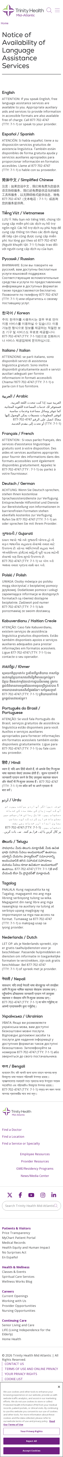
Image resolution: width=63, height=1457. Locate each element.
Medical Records (14, 1243)
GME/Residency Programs (34, 1168)
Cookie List (14, 1379)
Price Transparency (16, 1233)
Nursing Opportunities (18, 1311)
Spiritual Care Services (18, 1277)
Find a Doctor (12, 1130)
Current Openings (15, 1296)
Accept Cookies (31, 1450)
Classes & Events (14, 1272)
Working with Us (14, 1301)
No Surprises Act (14, 1252)
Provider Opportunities (19, 1306)
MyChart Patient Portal (18, 1238)
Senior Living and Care (18, 1325)
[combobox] (31, 1206)
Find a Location (13, 1136)
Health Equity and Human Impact (26, 1247)
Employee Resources (35, 1154)
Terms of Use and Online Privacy (31, 1369)
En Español (10, 1257)
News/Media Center (35, 1176)
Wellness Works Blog (17, 1281)
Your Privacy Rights (21, 1374)
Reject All (31, 1441)
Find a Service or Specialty (21, 1143)
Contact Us (14, 1364)
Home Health (11, 1339)
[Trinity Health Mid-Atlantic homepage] (23, 16)
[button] (58, 9)
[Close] (59, 1387)
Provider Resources (35, 1161)
